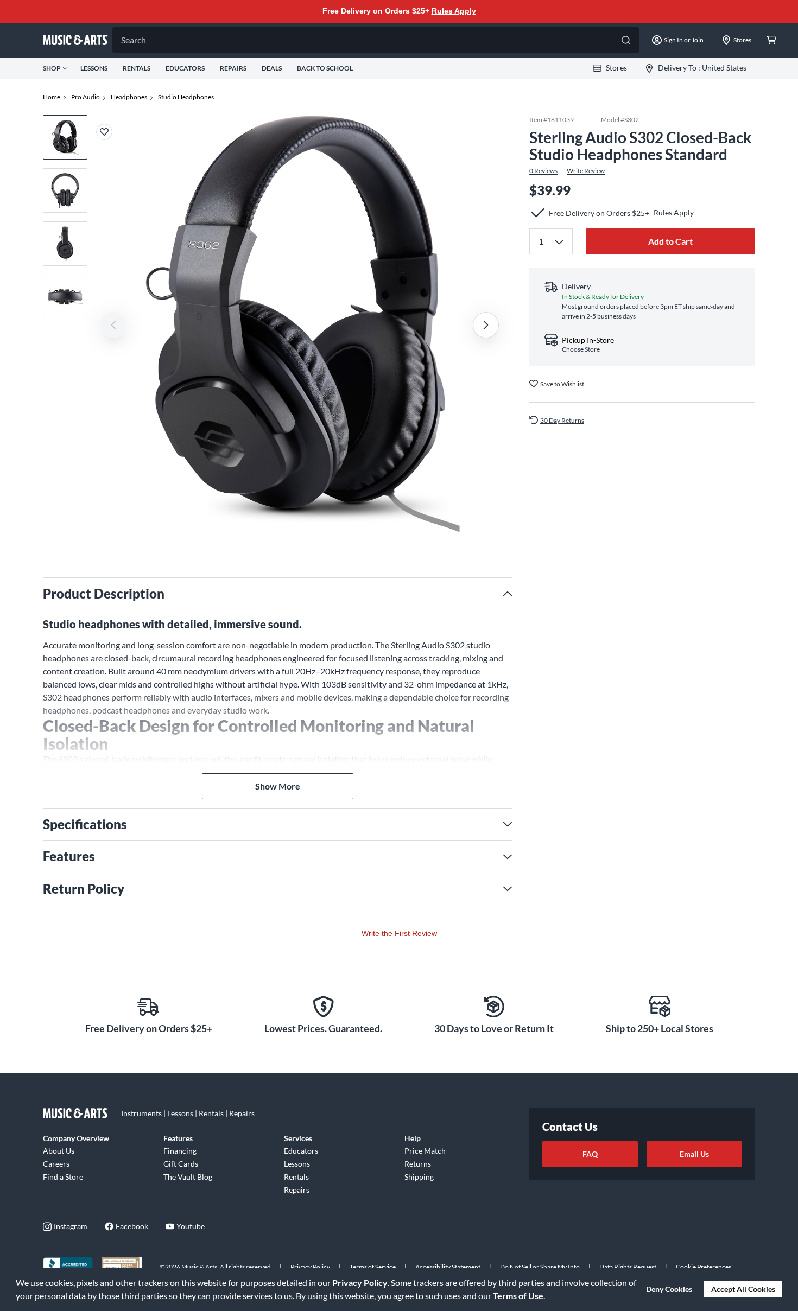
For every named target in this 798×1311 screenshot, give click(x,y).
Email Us (694, 1154)
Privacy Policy (360, 1282)
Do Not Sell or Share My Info (540, 1267)
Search (133, 40)
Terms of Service (373, 1267)
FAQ (590, 1154)
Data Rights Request (627, 1267)
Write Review (586, 170)
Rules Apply (454, 11)
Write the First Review (399, 933)
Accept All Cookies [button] (743, 1289)
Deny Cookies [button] (669, 1289)
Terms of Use (518, 1295)
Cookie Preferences (703, 1267)
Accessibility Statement (447, 1267)
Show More (277, 786)
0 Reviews (543, 170)
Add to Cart (670, 241)
